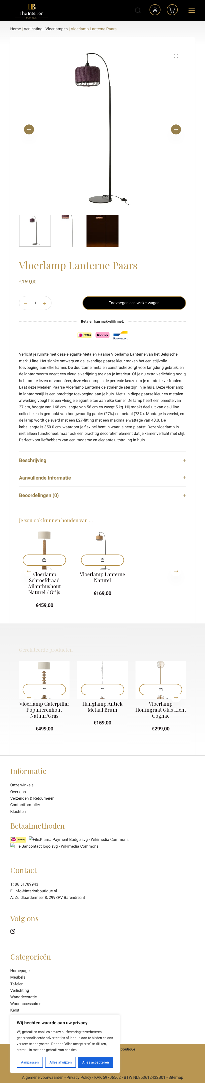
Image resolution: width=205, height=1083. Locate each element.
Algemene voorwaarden (43, 1077)
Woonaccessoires (25, 1003)
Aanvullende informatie (45, 478)
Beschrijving (32, 460)
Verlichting (33, 28)
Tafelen (17, 984)
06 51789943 (26, 884)
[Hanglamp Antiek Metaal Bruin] (102, 680)
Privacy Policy (78, 1077)
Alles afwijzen (61, 1062)
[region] (65, 1044)
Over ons (18, 791)
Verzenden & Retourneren (32, 798)
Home (15, 28)
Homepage (20, 970)
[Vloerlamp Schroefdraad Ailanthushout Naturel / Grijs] (44, 550)
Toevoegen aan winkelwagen (134, 303)
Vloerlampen (57, 28)
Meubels (17, 977)
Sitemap (175, 1077)
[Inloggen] (156, 10)
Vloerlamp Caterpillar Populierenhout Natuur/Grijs (44, 709)
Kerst (14, 1010)
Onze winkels (22, 785)
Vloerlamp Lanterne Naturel (102, 577)
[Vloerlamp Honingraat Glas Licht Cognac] (160, 680)
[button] (44, 560)
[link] (54, 846)
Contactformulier (25, 804)
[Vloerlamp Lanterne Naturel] (102, 550)
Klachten (18, 811)
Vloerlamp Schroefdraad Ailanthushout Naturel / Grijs (44, 583)
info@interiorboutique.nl (35, 891)
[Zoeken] (138, 10)
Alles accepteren (95, 1062)
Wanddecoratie (23, 997)
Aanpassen (30, 1062)
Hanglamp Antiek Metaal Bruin (102, 706)
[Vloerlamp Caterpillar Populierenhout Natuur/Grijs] (44, 680)
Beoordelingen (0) (39, 495)
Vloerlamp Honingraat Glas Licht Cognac (161, 709)
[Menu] (191, 10)
